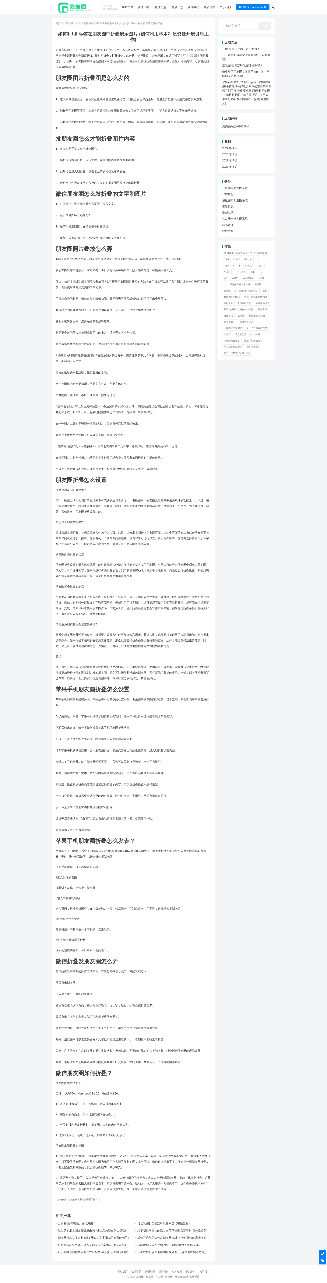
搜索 (265, 25)
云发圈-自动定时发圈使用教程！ (242, 65)
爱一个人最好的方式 (257, 328)
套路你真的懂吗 (232, 297)
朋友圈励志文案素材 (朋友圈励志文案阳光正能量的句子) (93, 1237)
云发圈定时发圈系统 (235, 188)
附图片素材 (252, 347)
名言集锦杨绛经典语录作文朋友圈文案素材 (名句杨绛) (92, 1244)
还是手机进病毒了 (253, 340)
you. (261, 278)
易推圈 (240, 315)
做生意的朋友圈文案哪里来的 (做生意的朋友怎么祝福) (92, 1230)
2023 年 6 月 (230, 166)
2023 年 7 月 (230, 160)
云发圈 (258, 284)
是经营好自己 (246, 322)
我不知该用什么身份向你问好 (238, 309)
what (235, 278)
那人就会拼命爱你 (233, 347)
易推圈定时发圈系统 (235, 200)
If (240, 265)
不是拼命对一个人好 (240, 284)
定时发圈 (228, 303)
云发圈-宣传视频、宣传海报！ (77, 1223)
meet (260, 265)
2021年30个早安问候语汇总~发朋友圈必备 (245, 253)
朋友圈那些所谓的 (233, 328)
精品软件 (209, 7)
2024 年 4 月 (230, 148)
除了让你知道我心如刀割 (236, 353)
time (252, 272)
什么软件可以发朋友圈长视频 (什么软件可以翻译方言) (171, 1252)
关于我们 (225, 7)
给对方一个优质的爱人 (235, 334)
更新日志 (177, 7)
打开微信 (228, 315)
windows (248, 278)
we (225, 278)
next (227, 272)
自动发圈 (255, 334)
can (226, 259)
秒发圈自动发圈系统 (235, 218)
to (260, 272)
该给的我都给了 (232, 340)
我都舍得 (262, 309)
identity (229, 265)
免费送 (227, 290)
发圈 (264, 290)
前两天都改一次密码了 (246, 290)
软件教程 (193, 7)
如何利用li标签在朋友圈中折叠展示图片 (77, 1199)
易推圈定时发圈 (257, 315)
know (248, 265)
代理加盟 (160, 7)
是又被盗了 (229, 322)
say (243, 272)
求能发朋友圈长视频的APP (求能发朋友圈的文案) (168, 1244)
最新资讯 (70, 23)
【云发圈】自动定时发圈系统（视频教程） (164, 1223)
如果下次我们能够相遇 (255, 297)
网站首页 (127, 7)
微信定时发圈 (244, 303)
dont (236, 259)
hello (248, 259)
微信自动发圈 (262, 303)
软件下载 (143, 7)
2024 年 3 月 (230, 154)
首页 (58, 23)
